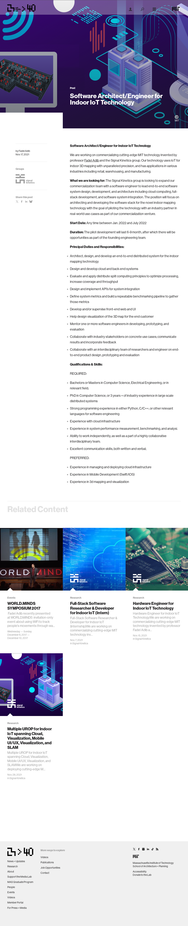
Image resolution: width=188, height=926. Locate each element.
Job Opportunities (50, 867)
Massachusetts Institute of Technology (153, 863)
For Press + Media (17, 907)
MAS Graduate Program (20, 882)
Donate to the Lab (142, 874)
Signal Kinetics (80, 643)
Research (12, 866)
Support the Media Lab (19, 876)
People (11, 887)
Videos (11, 897)
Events (11, 892)
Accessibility (140, 871)
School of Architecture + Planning (150, 866)
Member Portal (15, 902)
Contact (45, 872)
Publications (47, 862)
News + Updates (16, 861)
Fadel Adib (24, 151)
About (10, 871)
